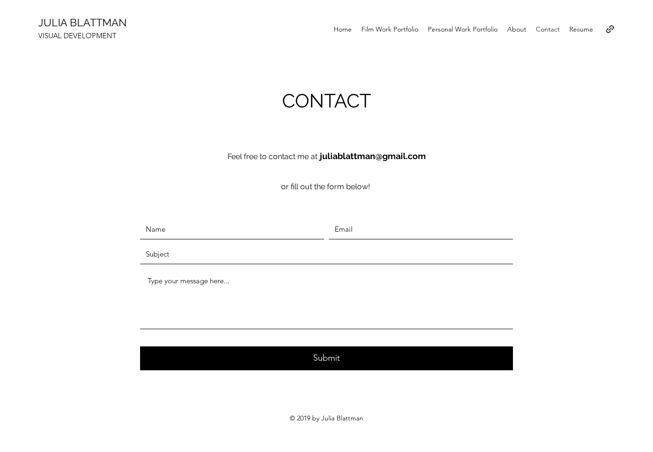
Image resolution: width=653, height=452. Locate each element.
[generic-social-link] (610, 29)
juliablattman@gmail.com (373, 156)
